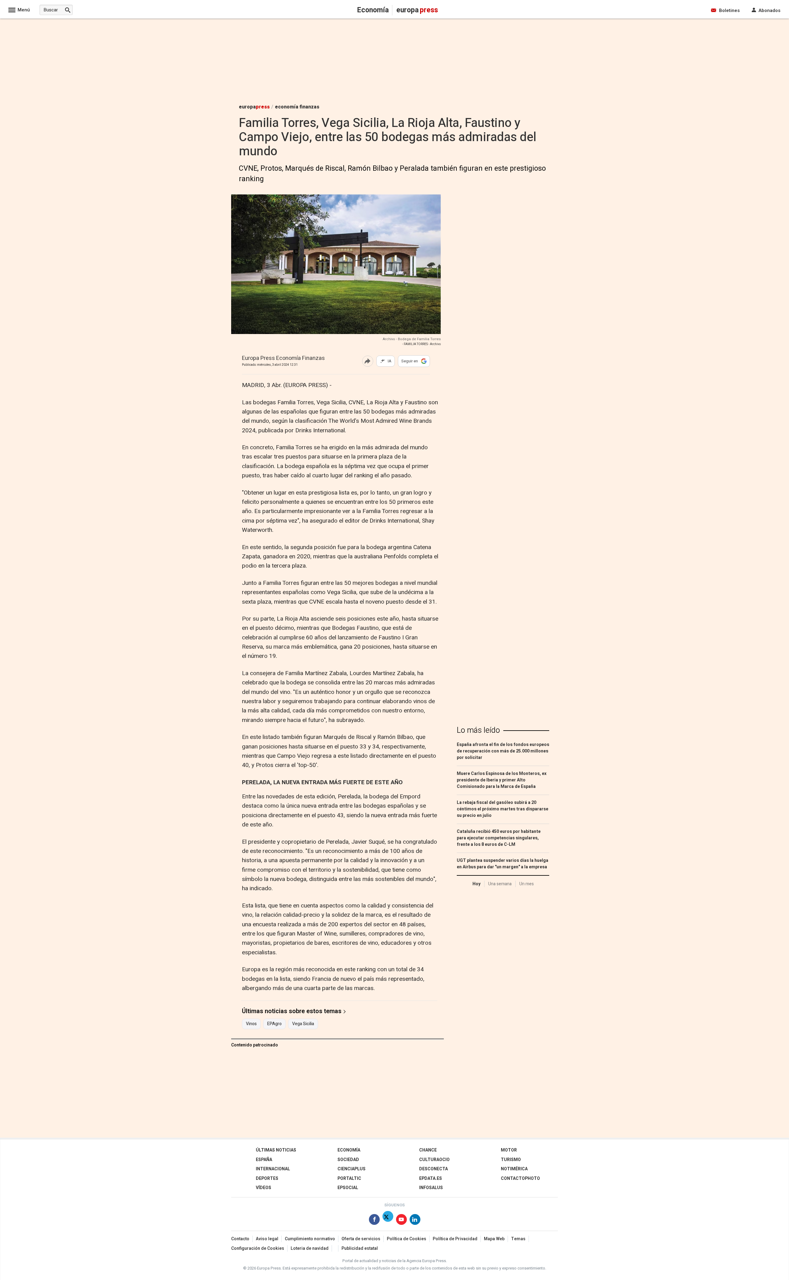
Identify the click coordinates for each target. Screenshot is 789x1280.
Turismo (511, 1159)
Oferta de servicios (360, 1239)
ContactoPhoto (520, 1178)
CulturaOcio (434, 1159)
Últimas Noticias (276, 1150)
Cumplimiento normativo (310, 1239)
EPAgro (274, 1024)
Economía (348, 1150)
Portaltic (349, 1178)
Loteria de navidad (310, 1248)
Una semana (500, 884)
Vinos (251, 1024)
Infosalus (431, 1187)
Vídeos (263, 1187)
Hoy (476, 884)
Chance (428, 1150)
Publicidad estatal (359, 1248)
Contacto (240, 1239)
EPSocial (347, 1187)
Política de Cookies (406, 1239)
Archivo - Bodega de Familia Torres (412, 339)
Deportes (267, 1178)
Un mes (526, 884)
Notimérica (514, 1169)
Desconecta (433, 1169)
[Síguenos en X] (388, 1220)
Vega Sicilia (303, 1024)
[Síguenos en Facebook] (374, 1220)
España (264, 1159)
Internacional (273, 1169)
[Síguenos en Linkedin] (415, 1220)
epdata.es (430, 1178)
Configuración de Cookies (257, 1248)
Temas (518, 1239)
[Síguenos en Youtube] (401, 1220)
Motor (509, 1150)
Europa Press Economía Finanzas (283, 358)
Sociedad (348, 1159)
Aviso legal (267, 1239)
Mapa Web (494, 1239)
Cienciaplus (351, 1169)
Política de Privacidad (455, 1239)
